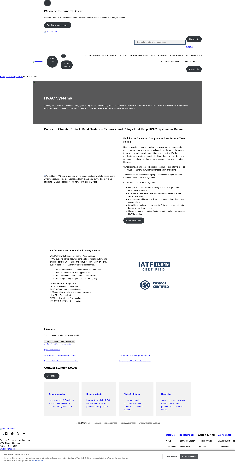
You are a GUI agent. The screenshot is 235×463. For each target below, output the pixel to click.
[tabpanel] (117, 344)
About (170, 434)
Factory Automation (127, 423)
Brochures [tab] (48, 341)
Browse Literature (133, 220)
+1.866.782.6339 (7, 449)
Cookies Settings (170, 456)
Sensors (154, 55)
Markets (189, 55)
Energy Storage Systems (149, 423)
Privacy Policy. (37, 460)
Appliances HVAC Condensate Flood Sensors (60, 356)
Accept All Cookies (189, 456)
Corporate (225, 434)
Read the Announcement (57, 25)
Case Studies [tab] (59, 341)
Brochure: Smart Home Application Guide (58, 344)
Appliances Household (52, 350)
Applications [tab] (70, 341)
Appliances (18, 77)
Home (2, 77)
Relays (173, 55)
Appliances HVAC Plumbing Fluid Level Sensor (135, 356)
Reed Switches (126, 55)
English (189, 47)
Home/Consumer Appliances (104, 423)
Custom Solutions (91, 55)
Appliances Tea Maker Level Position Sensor (135, 361)
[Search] (181, 42)
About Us (188, 62)
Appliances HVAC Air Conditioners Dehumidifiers (61, 361)
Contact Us (194, 39)
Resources (165, 62)
